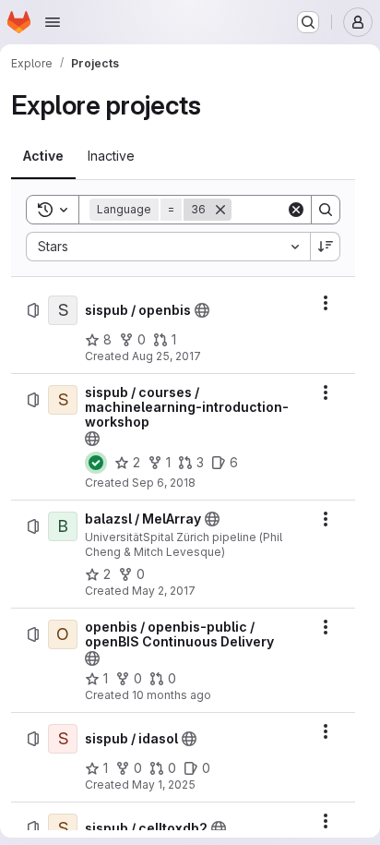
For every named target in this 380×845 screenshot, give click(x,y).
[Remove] (220, 210)
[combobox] (168, 246)
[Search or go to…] (308, 22)
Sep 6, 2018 (164, 482)
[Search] (325, 209)
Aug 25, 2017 (166, 356)
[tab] (43, 156)
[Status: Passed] (96, 463)
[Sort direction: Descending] (325, 246)
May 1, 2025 (164, 784)
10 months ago (171, 695)
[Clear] (296, 210)
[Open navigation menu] (52, 22)
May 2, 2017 (164, 591)
